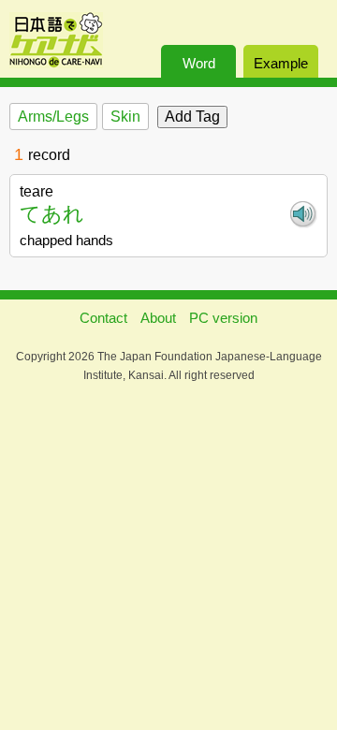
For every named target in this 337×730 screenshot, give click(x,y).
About (158, 318)
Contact (103, 318)
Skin (125, 116)
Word (199, 63)
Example (281, 63)
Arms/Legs (53, 116)
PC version (223, 318)
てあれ (52, 214)
